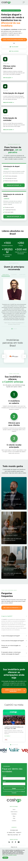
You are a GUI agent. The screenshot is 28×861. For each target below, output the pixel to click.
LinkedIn (9, 842)
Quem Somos (14, 811)
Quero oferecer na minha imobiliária (13, 39)
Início (14, 809)
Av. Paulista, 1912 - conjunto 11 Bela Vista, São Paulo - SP (14, 833)
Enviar (14, 788)
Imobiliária (14, 814)
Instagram (12, 842)
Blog (14, 816)
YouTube (19, 842)
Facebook (15, 842)
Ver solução (7, 77)
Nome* (4, 776)
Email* (4, 781)
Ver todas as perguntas (11, 607)
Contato (14, 820)
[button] (12, 328)
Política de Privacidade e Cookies (9, 855)
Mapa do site (14, 847)
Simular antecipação (13, 185)
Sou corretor (15, 51)
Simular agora (8, 102)
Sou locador (15, 46)
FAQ (14, 818)
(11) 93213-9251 (14, 830)
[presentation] (4, 356)
